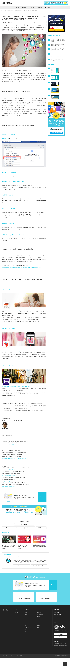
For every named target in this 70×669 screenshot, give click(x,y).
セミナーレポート (40, 614)
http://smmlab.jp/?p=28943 (8, 486)
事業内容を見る (60, 634)
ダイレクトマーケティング (41, 620)
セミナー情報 (32, 7)
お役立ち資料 (39, 7)
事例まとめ (39, 612)
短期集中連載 (39, 27)
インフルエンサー (27, 633)
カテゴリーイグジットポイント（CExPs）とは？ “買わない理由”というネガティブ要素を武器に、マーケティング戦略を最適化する (57, 55)
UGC (25, 629)
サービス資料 (47, 7)
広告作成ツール (5, 138)
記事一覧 (17, 7)
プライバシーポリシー (5, 655)
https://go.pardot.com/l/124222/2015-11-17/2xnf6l (14, 458)
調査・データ (39, 616)
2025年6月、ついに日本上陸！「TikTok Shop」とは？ (57, 60)
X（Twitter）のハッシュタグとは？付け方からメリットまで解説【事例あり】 (57, 45)
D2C (25, 625)
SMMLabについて (33, 3)
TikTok (26, 614)
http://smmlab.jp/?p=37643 (8, 481)
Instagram (26, 612)
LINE (25, 618)
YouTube (26, 620)
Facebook (26, 623)
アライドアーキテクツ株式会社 (38, 565)
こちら (23, 443)
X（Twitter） (27, 616)
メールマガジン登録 (57, 614)
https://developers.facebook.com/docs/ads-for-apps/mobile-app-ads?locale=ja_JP (21, 267)
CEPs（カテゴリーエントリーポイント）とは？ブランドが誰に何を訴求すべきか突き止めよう (58, 49)
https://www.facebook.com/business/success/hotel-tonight (16, 386)
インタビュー (27, 636)
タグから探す (24, 7)
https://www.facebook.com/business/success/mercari (14, 351)
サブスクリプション (28, 627)
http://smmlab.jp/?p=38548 (8, 469)
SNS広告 (38, 623)
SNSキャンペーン (40, 625)
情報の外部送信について (20, 655)
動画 (25, 631)
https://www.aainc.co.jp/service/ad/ (10, 445)
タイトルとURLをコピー (36, 22)
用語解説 (38, 618)
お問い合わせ (60, 636)
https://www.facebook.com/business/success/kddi (14, 310)
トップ (16, 609)
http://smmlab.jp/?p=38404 (8, 475)
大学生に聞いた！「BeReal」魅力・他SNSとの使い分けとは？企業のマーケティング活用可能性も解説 (58, 40)
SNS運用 (38, 627)
